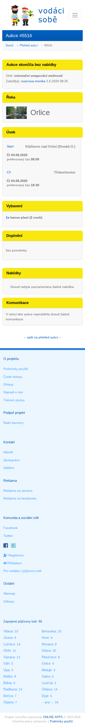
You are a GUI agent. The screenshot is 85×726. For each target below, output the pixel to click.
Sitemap (9, 593)
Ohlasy (8, 384)
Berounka (49, 631)
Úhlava (47, 689)
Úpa (6, 670)
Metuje (47, 670)
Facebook (10, 528)
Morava (47, 644)
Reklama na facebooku (19, 498)
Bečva (8, 696)
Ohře (7, 650)
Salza (46, 676)
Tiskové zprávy (14, 400)
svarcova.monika (33, 81)
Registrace (15, 555)
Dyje (45, 696)
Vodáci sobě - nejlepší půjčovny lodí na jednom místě (37, 15)
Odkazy (8, 601)
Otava (46, 650)
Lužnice (9, 644)
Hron (45, 637)
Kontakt (9, 442)
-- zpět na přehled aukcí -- (42, 337)
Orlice (46, 663)
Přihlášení (14, 563)
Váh (6, 663)
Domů (9, 45)
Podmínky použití (15, 369)
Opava (8, 702)
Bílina (7, 683)
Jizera (7, 637)
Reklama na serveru (17, 490)
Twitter (8, 536)
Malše (7, 676)
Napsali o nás (13, 392)
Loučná (47, 683)
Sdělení (8, 468)
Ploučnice (49, 657)
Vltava (8, 631)
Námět (8, 452)
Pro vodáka (11, 571)
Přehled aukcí (29, 45)
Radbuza (10, 689)
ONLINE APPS (53, 717)
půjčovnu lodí (31, 571)
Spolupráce (11, 460)
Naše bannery (13, 423)
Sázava (9, 657)
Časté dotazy (12, 377)
